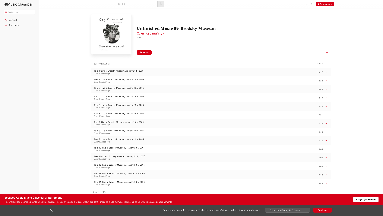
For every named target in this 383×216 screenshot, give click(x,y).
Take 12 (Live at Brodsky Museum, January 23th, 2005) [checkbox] (119, 165)
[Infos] (306, 4)
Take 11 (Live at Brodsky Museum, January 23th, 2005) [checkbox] (119, 156)
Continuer (322, 210)
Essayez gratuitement (366, 199)
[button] (19, 20)
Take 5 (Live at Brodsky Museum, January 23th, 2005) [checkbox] (119, 105)
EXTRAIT (319, 72)
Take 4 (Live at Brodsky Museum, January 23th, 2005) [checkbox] (119, 96)
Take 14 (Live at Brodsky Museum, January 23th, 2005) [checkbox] (119, 182)
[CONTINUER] (123, 4)
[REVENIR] (119, 4)
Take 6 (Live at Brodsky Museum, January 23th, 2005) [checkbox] (119, 113)
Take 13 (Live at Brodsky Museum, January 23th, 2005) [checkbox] (119, 173)
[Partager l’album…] (327, 53)
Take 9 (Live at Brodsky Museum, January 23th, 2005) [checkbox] (119, 139)
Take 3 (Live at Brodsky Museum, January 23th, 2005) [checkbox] (119, 88)
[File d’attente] (311, 4)
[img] (18, 4)
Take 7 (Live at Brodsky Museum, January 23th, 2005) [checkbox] (119, 122)
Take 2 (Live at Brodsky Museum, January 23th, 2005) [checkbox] (119, 79)
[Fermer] (51, 210)
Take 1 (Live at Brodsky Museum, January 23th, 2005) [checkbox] (119, 71)
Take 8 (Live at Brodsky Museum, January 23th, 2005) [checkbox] (119, 130)
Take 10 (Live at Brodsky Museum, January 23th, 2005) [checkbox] (119, 148)
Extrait (146, 52)
